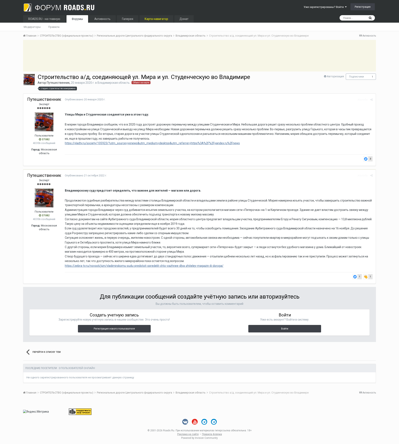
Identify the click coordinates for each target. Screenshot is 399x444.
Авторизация (335, 76)
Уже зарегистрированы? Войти (324, 7)
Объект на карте (141, 82)
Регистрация (363, 6)
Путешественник (58, 82)
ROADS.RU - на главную (44, 19)
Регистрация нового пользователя (114, 328)
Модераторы (32, 26)
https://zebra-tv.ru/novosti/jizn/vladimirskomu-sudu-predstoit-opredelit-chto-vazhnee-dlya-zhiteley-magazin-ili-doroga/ (144, 265)
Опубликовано (85, 99)
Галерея (127, 19)
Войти (284, 328)
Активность (102, 19)
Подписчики (356, 76)
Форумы (77, 19)
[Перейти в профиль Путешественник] (29, 79)
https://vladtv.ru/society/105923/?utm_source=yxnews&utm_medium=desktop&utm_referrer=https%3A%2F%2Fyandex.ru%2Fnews (152, 143)
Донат (184, 19)
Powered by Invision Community (199, 438)
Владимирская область (113, 82)
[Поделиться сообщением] (371, 99)
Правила (53, 26)
